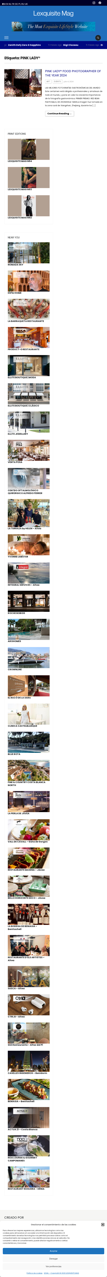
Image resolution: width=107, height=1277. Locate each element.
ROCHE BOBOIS (16, 613)
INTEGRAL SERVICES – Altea (23, 585)
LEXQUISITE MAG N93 (20, 189)
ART (48, 81)
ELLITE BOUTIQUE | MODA (22, 377)
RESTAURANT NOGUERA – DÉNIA (26, 1188)
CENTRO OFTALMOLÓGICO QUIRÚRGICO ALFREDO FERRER (25, 492)
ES (3, 4)
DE (16, 4)
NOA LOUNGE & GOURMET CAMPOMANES (22, 1159)
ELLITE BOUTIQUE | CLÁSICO (23, 405)
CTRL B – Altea (16, 1016)
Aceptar (53, 1251)
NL (10, 4)
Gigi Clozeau (53, 45)
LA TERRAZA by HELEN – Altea (24, 528)
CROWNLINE (15, 669)
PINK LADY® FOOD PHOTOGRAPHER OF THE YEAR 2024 (73, 73)
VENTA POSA (15, 462)
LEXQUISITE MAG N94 (20, 161)
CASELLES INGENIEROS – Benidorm (27, 1073)
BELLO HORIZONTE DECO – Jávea (26, 898)
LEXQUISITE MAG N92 (20, 217)
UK (26, 4)
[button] (102, 1224)
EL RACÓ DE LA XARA (19, 697)
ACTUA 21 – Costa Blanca (22, 1129)
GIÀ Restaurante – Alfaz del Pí (25, 1045)
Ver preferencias (53, 1266)
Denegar (53, 1258)
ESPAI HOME (14, 293)
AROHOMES (14, 641)
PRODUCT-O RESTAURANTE (23, 349)
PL (19, 4)
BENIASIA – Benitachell (21, 1101)
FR (13, 4)
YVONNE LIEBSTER (18, 556)
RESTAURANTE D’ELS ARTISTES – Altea (26, 959)
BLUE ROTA (14, 754)
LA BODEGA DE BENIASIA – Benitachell (22, 928)
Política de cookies (34, 1273)
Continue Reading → (59, 113)
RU (22, 4)
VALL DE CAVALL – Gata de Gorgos (28, 841)
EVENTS (57, 81)
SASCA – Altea (16, 988)
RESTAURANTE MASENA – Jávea (26, 870)
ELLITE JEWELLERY (93, 45)
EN (6, 4)
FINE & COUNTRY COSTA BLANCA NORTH (26, 784)
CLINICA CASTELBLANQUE (22, 726)
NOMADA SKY (15, 264)
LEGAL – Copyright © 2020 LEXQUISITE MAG (61, 1273)
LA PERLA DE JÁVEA (18, 813)
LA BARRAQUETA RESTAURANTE (26, 321)
